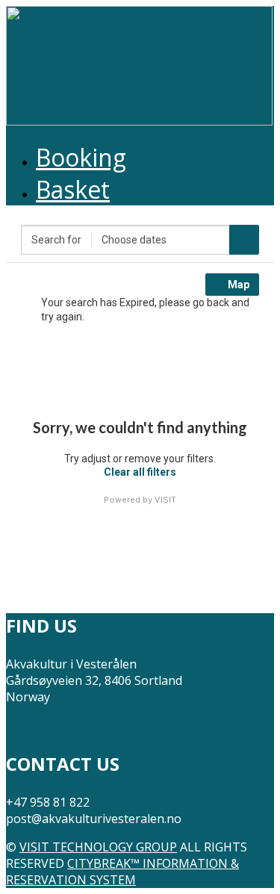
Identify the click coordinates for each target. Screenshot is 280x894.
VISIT (165, 499)
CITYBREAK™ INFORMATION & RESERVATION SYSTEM (122, 871)
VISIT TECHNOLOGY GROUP (98, 847)
